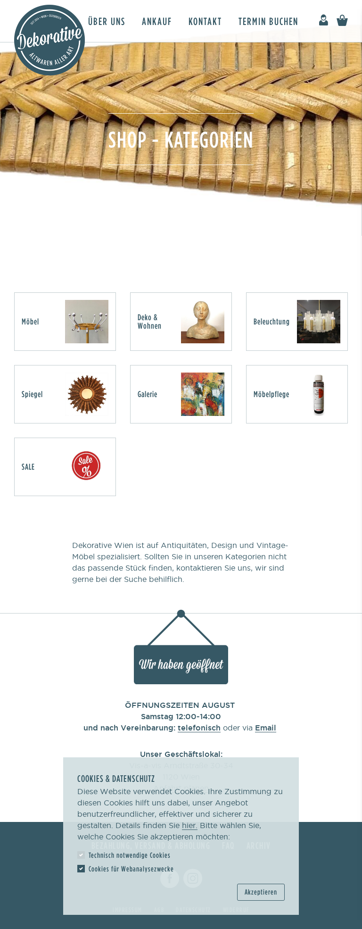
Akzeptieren (261, 892)
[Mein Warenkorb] (342, 20)
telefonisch (199, 727)
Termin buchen (268, 21)
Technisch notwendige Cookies (130, 855)
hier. (189, 825)
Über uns (106, 21)
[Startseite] (49, 40)
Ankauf (157, 21)
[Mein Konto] (323, 20)
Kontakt (205, 21)
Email (265, 727)
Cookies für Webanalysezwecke (131, 868)
